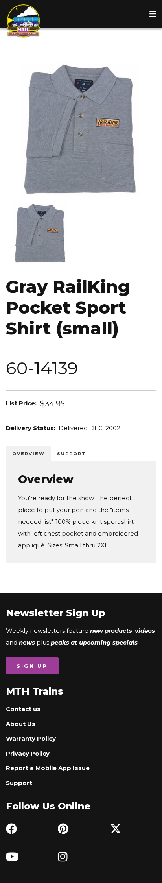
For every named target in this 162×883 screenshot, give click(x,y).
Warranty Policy (31, 738)
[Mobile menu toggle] (152, 14)
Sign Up (32, 666)
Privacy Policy (28, 753)
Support (71, 453)
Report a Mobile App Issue (48, 768)
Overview (28, 453)
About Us (20, 724)
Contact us (23, 709)
